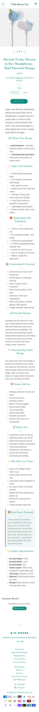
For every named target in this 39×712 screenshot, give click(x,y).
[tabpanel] (19, 27)
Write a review (19, 608)
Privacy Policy (19, 659)
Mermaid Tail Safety (20, 652)
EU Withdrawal (19, 680)
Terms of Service (19, 662)
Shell (25, 92)
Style (19, 88)
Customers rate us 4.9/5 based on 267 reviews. (19, 637)
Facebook (21, 684)
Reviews (19, 673)
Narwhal (15, 92)
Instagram (20, 688)
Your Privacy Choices (19, 676)
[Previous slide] (14, 51)
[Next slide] (25, 51)
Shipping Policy (19, 656)
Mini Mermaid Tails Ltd (23, 692)
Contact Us (19, 649)
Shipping (19, 78)
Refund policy (19, 667)
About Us (19, 670)
